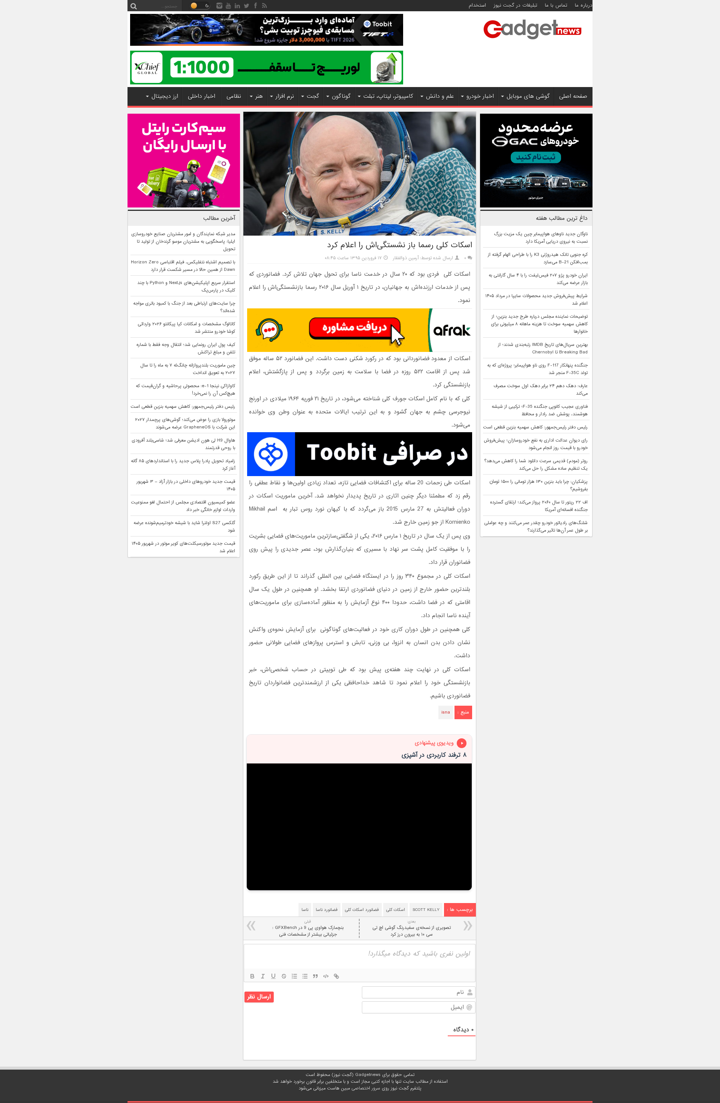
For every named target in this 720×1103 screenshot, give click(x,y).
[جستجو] (133, 5)
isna (445, 712)
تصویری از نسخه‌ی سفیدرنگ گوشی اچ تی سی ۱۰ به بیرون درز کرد (411, 928)
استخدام (477, 5)
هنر (259, 96)
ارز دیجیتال (165, 96)
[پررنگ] (252, 976)
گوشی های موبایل (528, 96)
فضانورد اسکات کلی (362, 910)
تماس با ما (556, 5)
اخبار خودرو (480, 96)
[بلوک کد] (326, 976)
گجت (313, 96)
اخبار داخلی (201, 96)
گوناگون (341, 96)
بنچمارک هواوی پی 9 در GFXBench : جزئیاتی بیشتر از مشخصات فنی (308, 928)
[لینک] (336, 976)
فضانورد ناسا (327, 910)
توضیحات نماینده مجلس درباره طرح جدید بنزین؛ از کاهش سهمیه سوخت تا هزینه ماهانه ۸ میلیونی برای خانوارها (539, 324)
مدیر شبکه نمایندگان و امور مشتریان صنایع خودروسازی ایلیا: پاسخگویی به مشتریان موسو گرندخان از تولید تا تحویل (183, 241)
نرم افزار (285, 96)
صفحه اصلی (573, 96)
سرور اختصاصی (365, 1088)
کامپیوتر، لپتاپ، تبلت (388, 96)
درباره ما (583, 5)
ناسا (305, 910)
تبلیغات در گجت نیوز (515, 5)
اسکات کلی (395, 910)
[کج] (263, 976)
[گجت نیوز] (532, 42)
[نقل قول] (315, 976)
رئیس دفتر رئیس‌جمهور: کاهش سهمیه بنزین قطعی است (535, 427)
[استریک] (284, 976)
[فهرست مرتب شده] (294, 976)
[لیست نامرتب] (305, 976)
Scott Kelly (426, 910)
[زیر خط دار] (273, 976)
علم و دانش (440, 96)
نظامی (233, 96)
